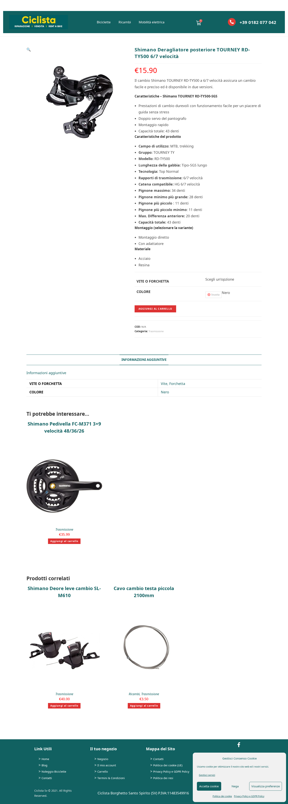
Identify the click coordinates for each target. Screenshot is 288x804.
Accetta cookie (209, 786)
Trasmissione (156, 331)
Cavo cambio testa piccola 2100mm (144, 591)
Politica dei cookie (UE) (167, 765)
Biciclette (104, 22)
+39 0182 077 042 (258, 22)
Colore (143, 291)
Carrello (102, 771)
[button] (28, 49)
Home (45, 759)
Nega (235, 786)
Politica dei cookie (222, 796)
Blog (44, 765)
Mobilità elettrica (152, 22)
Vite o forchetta (153, 281)
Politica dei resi (163, 778)
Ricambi (125, 22)
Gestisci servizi (207, 775)
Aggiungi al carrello (155, 308)
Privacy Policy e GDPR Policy (249, 796)
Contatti (47, 778)
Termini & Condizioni (111, 778)
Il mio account (106, 765)
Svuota (215, 294)
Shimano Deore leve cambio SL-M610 (64, 591)
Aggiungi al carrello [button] (64, 541)
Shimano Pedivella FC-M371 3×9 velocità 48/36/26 (64, 427)
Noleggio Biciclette (54, 771)
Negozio (102, 759)
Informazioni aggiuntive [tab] (144, 359)
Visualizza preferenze (265, 786)
